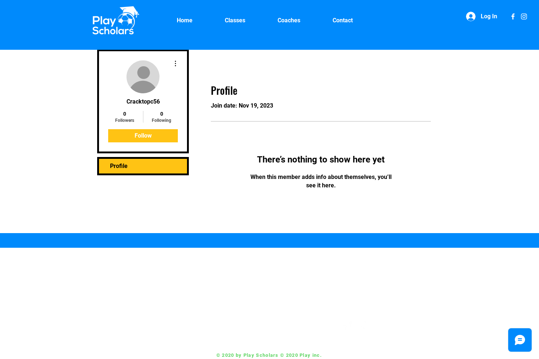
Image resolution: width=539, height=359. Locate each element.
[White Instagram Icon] (524, 16)
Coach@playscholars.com (294, 326)
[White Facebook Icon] (513, 16)
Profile (119, 165)
